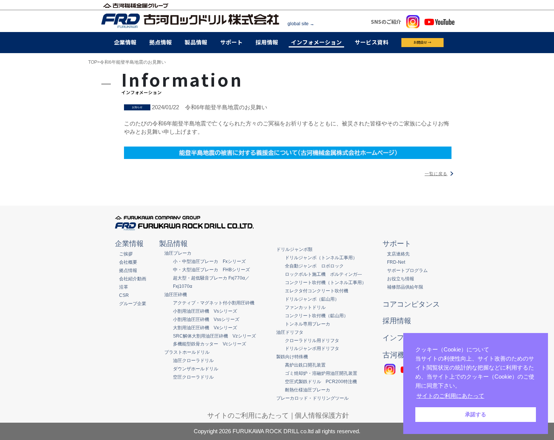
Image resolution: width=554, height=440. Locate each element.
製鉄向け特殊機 (292, 356)
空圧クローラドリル (193, 376)
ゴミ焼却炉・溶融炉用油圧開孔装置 (321, 373)
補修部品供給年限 (405, 286)
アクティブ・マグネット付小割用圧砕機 (213, 302)
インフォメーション (316, 42)
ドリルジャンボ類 (294, 249)
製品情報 (196, 42)
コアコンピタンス (411, 304)
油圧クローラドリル (193, 360)
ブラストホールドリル (187, 352)
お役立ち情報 (400, 278)
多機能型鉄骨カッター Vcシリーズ (209, 343)
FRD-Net (396, 262)
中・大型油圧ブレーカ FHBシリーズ (211, 269)
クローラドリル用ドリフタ (312, 340)
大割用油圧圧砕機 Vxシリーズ (205, 327)
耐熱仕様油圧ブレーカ (307, 389)
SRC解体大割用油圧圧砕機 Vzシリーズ (214, 335)
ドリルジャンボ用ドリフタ (312, 348)
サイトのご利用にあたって (248, 415)
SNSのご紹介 (386, 21)
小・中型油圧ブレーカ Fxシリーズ (209, 261)
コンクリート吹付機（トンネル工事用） (325, 282)
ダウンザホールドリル (195, 368)
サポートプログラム (407, 270)
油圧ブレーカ (177, 253)
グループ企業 (132, 303)
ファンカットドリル (305, 307)
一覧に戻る (436, 173)
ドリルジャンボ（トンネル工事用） (321, 257)
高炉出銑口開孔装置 (305, 364)
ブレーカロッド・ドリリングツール (312, 398)
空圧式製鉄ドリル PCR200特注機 (321, 381)
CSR (124, 295)
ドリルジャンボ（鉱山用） (312, 298)
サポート (231, 42)
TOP (92, 62)
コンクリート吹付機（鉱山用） (316, 315)
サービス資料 (372, 42)
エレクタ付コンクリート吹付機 (316, 290)
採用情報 (267, 42)
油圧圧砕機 (175, 294)
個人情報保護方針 (322, 415)
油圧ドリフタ (289, 332)
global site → (301, 23)
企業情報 (125, 42)
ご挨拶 (126, 253)
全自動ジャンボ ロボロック (314, 265)
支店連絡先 (398, 253)
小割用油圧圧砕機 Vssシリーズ (206, 319)
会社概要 (128, 262)
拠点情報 (160, 42)
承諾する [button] (475, 414)
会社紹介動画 (132, 278)
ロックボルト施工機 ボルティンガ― (323, 274)
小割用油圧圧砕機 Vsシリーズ (205, 311)
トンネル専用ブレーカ (307, 323)
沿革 (123, 286)
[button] (488, 397)
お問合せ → (422, 42)
